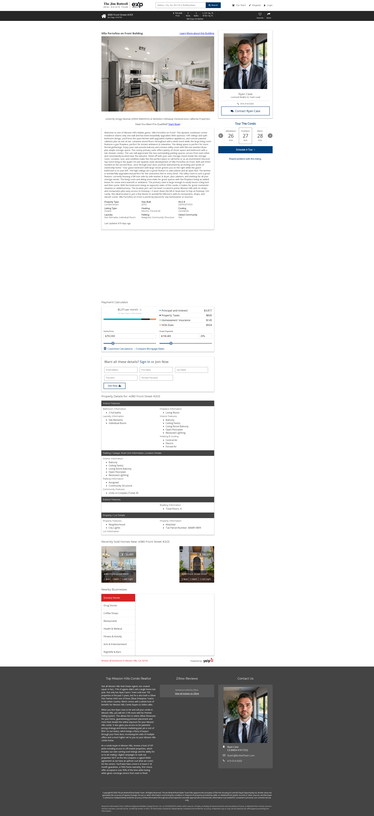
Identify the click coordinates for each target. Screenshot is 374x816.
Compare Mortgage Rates (150, 348)
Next (270, 135)
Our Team (241, 5)
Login (270, 5)
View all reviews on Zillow (187, 693)
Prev (220, 135)
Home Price (109, 331)
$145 (209, 320)
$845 (209, 315)
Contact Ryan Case (247, 111)
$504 (209, 325)
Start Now (174, 124)
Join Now (113, 386)
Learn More (197, 33)
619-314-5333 (247, 103)
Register (256, 5)
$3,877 (208, 310)
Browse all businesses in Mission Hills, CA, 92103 (124, 660)
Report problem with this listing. (245, 159)
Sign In (145, 361)
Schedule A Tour (244, 149)
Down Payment (166, 331)
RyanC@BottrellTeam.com (241, 755)
